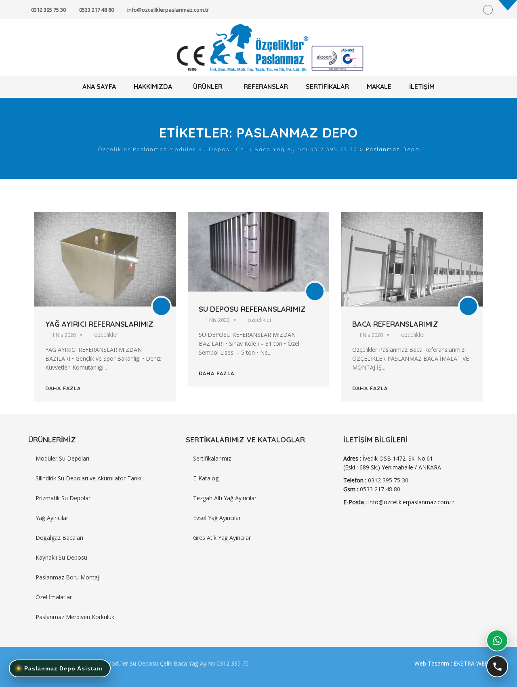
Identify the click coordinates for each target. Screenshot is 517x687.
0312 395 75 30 (48, 9)
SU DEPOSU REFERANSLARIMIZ (252, 309)
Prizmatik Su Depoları (64, 498)
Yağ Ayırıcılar (52, 518)
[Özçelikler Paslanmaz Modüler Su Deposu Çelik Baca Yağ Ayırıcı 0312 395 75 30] (258, 47)
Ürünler (208, 86)
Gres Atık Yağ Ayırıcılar (222, 537)
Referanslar (266, 86)
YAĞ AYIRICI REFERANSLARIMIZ (99, 324)
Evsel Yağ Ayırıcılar (217, 518)
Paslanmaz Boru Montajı (68, 577)
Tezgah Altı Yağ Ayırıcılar (224, 498)
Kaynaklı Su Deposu (61, 557)
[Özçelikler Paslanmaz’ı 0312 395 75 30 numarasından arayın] (497, 666)
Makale (379, 86)
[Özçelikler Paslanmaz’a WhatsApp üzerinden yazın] (497, 640)
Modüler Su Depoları (62, 458)
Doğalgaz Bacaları (59, 537)
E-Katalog (206, 478)
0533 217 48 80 (96, 9)
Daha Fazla (63, 388)
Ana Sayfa (99, 86)
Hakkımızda (153, 86)
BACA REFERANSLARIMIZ (395, 324)
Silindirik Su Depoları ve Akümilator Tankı (88, 478)
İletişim (422, 86)
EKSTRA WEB (471, 663)
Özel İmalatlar (54, 597)
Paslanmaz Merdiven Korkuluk (75, 617)
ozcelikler (106, 334)
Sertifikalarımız (212, 458)
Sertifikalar (327, 86)
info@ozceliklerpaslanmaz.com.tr (168, 9)
